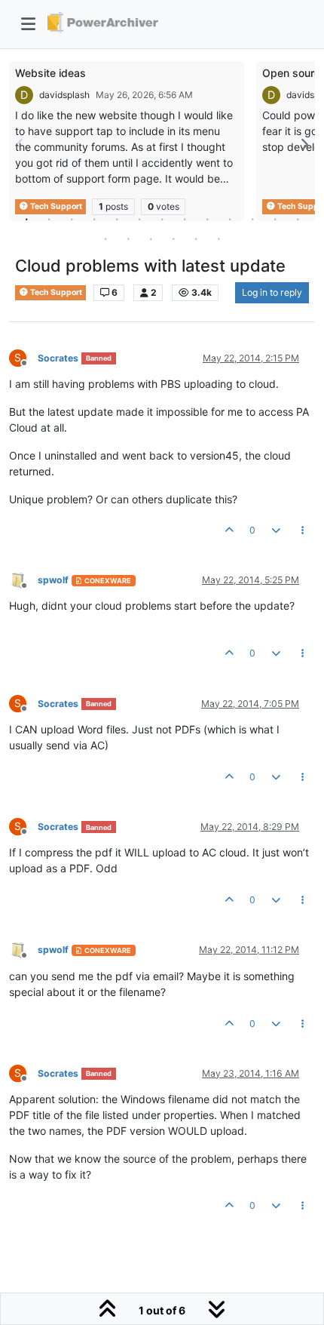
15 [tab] (128, 238)
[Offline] (23, 579)
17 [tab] (173, 238)
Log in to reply (272, 292)
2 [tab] (49, 218)
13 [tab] (297, 218)
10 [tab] (229, 218)
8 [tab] (184, 218)
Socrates (58, 358)
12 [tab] (275, 218)
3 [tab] (71, 218)
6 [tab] (139, 218)
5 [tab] (116, 218)
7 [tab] (162, 218)
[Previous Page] (20, 144)
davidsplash (64, 94)
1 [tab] (26, 218)
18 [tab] (195, 238)
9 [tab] (207, 218)
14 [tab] (105, 238)
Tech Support (55, 292)
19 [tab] (218, 238)
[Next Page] (303, 144)
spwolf (53, 580)
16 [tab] (150, 238)
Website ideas (50, 72)
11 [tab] (252, 218)
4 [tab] (94, 218)
